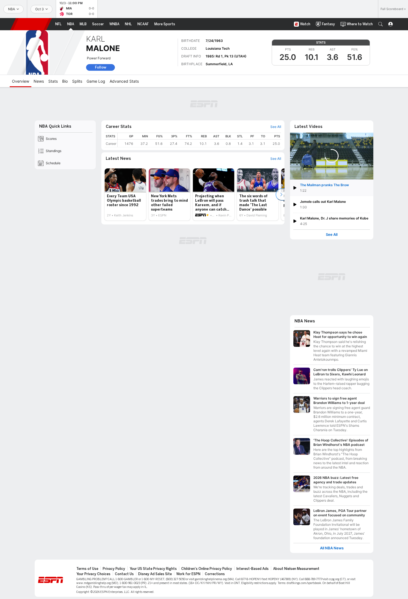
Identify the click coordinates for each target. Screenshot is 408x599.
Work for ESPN (188, 574)
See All (332, 234)
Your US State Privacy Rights (153, 569)
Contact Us (124, 574)
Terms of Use (87, 569)
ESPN (31, 24)
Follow (100, 67)
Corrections (215, 574)
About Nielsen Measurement (296, 569)
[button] (380, 24)
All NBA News (332, 548)
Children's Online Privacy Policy (206, 569)
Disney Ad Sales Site (155, 574)
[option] (125, 194)
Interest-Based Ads (252, 569)
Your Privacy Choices (93, 574)
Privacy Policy (114, 569)
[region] (199, 140)
